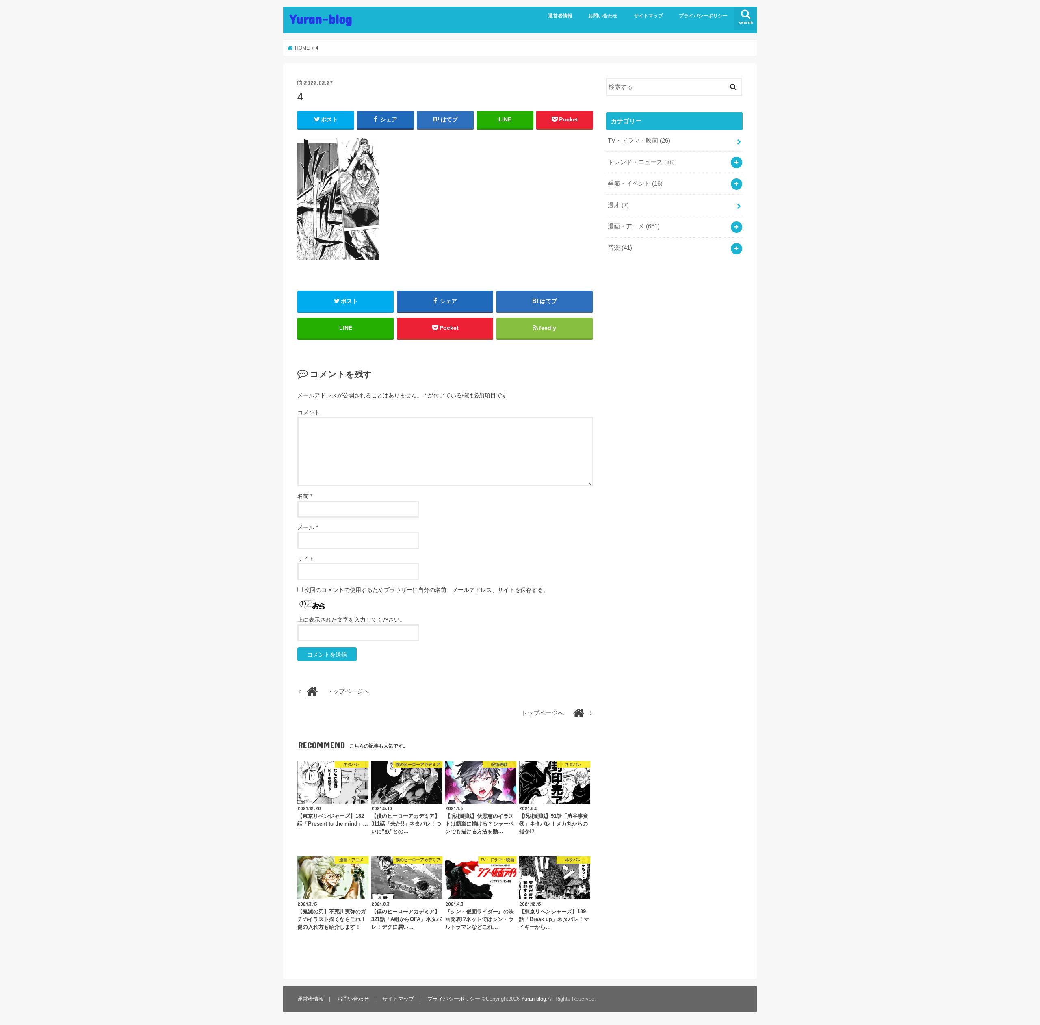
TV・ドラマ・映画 (639, 140)
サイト (305, 558)
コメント (308, 412)
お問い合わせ (603, 16)
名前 (304, 496)
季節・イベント (635, 183)
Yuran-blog (321, 18)
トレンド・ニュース (641, 162)
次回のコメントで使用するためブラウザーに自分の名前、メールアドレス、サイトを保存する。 (426, 590)
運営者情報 (560, 16)
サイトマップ (648, 16)
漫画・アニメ (634, 226)
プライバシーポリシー (703, 16)
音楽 (620, 248)
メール (307, 527)
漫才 (618, 205)
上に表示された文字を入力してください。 (351, 619)
